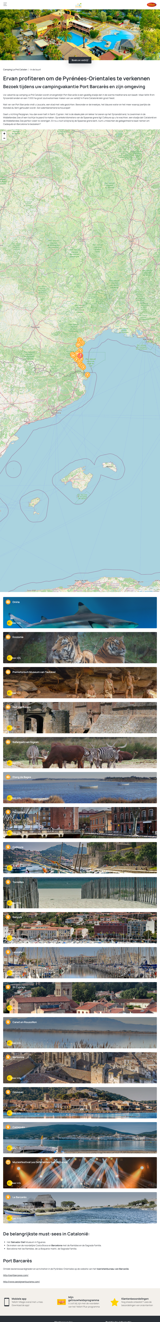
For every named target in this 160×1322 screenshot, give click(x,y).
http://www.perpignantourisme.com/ (21, 1281)
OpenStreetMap (149, 591)
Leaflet (140, 591)
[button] (73, 356)
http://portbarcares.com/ (15, 1275)
